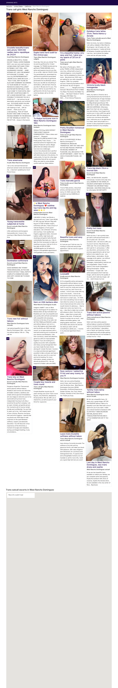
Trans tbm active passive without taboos (98, 313)
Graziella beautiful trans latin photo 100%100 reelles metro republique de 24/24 (18, 51)
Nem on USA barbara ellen (46, 302)
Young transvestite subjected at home (15, 222)
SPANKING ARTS (11, 2)
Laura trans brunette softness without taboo (71, 435)
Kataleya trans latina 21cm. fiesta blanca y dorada (96, 33)
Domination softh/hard (17, 260)
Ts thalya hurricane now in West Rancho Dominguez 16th (46, 120)
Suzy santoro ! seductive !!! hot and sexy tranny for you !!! (72, 373)
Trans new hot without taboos (17, 320)
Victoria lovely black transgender (96, 86)
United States (18, 6)
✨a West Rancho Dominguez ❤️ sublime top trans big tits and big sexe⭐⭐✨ (45, 206)
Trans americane (14, 160)
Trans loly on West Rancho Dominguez (16, 378)
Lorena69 (64, 274)
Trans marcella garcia (70, 180)
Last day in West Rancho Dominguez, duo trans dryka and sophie (98, 464)
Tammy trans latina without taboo (95, 391)
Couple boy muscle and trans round (44, 383)
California (28, 6)
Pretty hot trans (94, 228)
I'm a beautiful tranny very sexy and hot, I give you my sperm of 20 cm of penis (72, 56)
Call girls (9, 6)
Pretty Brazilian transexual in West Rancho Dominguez (72, 130)
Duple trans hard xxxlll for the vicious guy (45, 53)
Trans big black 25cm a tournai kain (97, 169)
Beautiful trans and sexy (71, 237)
